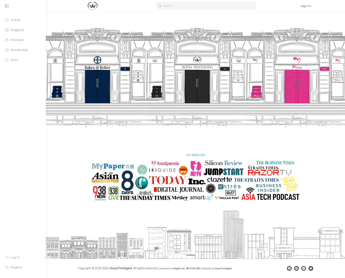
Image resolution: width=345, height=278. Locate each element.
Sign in (306, 6)
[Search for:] (206, 6)
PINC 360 (195, 268)
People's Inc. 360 (181, 268)
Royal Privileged (121, 268)
